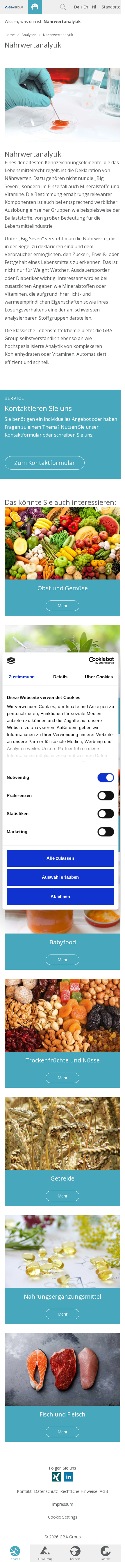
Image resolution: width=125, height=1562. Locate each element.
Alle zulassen (60, 858)
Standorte (111, 7)
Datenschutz (46, 1491)
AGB (104, 1491)
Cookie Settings (62, 1517)
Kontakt (24, 1491)
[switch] (105, 795)
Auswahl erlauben (60, 877)
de (77, 7)
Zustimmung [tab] (22, 676)
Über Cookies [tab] (99, 676)
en (85, 7)
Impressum (62, 1504)
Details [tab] (60, 676)
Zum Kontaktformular (44, 463)
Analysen (29, 34)
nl (94, 7)
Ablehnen (60, 896)
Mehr (62, 605)
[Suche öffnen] (63, 7)
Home (10, 34)
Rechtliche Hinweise (78, 1491)
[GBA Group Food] (21, 7)
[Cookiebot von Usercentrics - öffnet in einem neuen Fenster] (88, 660)
